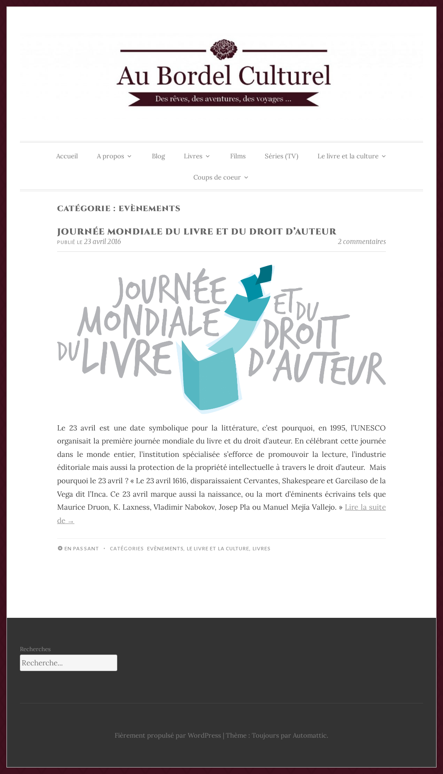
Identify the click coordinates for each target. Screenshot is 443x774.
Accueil (67, 156)
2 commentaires (362, 242)
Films (238, 156)
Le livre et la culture (348, 156)
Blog (158, 156)
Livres (193, 156)
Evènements (165, 549)
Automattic (310, 735)
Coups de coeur (217, 177)
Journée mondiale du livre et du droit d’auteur (197, 232)
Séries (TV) (282, 156)
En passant (81, 549)
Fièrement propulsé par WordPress (168, 735)
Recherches (35, 649)
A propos (110, 156)
